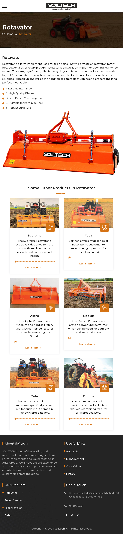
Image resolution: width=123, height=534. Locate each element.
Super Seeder (13, 500)
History (70, 473)
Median (88, 316)
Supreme (34, 235)
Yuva (88, 235)
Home (9, 34)
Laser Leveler (13, 507)
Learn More (32, 267)
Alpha (34, 316)
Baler (8, 515)
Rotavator (11, 492)
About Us (72, 451)
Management (75, 458)
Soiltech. (59, 528)
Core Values (74, 466)
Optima (88, 396)
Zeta (34, 396)
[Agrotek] (61, 5)
